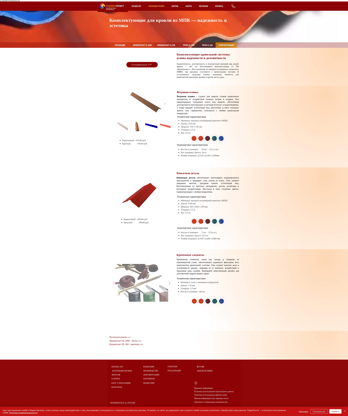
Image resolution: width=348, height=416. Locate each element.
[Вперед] (169, 283)
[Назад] (114, 283)
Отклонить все (319, 411)
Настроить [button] (303, 411)
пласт (115, 5)
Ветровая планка (187, 92)
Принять (335, 411)
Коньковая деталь (188, 173)
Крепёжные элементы (190, 255)
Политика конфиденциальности (23, 412)
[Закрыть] (344, 411)
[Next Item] (164, 104)
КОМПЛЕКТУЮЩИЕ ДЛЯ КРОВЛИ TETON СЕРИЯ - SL (150, 23)
